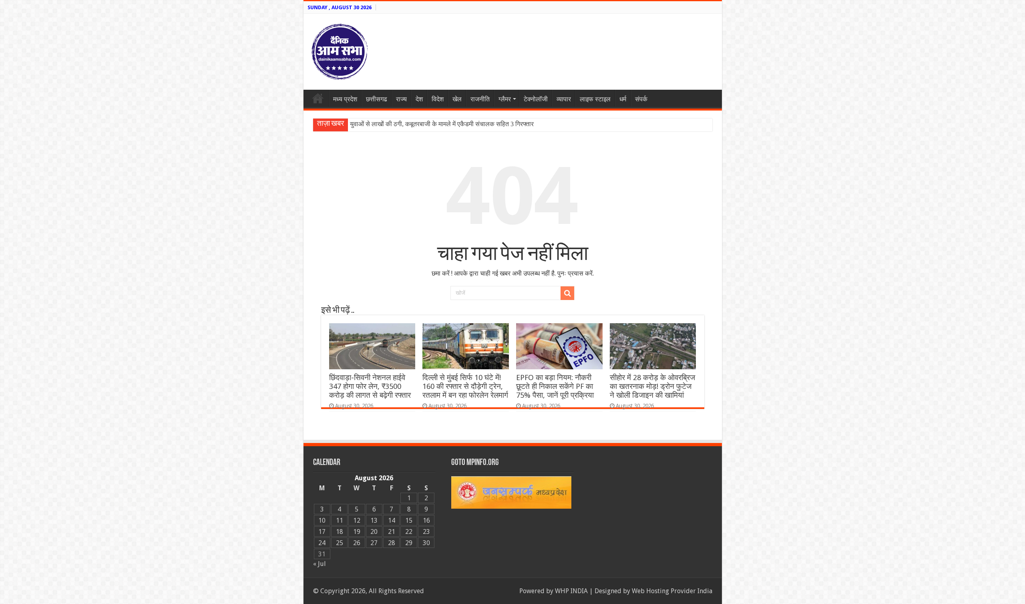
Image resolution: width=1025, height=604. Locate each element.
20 (374, 532)
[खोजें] (567, 293)
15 (408, 520)
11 (339, 520)
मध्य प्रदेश (345, 99)
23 (426, 532)
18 (339, 532)
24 (322, 543)
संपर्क (641, 99)
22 (408, 532)
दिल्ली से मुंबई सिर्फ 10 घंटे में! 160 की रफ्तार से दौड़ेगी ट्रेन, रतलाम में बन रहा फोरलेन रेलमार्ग (465, 386)
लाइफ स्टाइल (595, 99)
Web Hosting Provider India (672, 591)
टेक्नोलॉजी (536, 99)
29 (408, 543)
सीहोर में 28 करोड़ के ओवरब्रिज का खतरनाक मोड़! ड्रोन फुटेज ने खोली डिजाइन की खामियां (652, 386)
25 (339, 543)
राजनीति (480, 99)
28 (391, 543)
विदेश (438, 99)
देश (419, 99)
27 (374, 543)
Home (318, 98)
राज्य (401, 99)
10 (322, 520)
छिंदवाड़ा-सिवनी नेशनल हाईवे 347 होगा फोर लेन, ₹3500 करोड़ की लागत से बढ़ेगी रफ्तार (370, 386)
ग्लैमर (504, 99)
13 (374, 520)
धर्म (622, 99)
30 (426, 543)
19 (356, 532)
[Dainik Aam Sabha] (340, 50)
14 (391, 520)
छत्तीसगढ (376, 99)
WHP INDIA (571, 591)
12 (356, 520)
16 (426, 520)
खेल (457, 99)
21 (391, 532)
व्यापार (564, 99)
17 (322, 532)
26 (356, 543)
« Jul (319, 564)
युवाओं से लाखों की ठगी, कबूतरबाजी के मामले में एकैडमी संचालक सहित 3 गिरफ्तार (442, 124)
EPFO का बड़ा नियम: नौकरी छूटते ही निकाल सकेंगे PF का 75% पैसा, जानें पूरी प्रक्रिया (555, 386)
